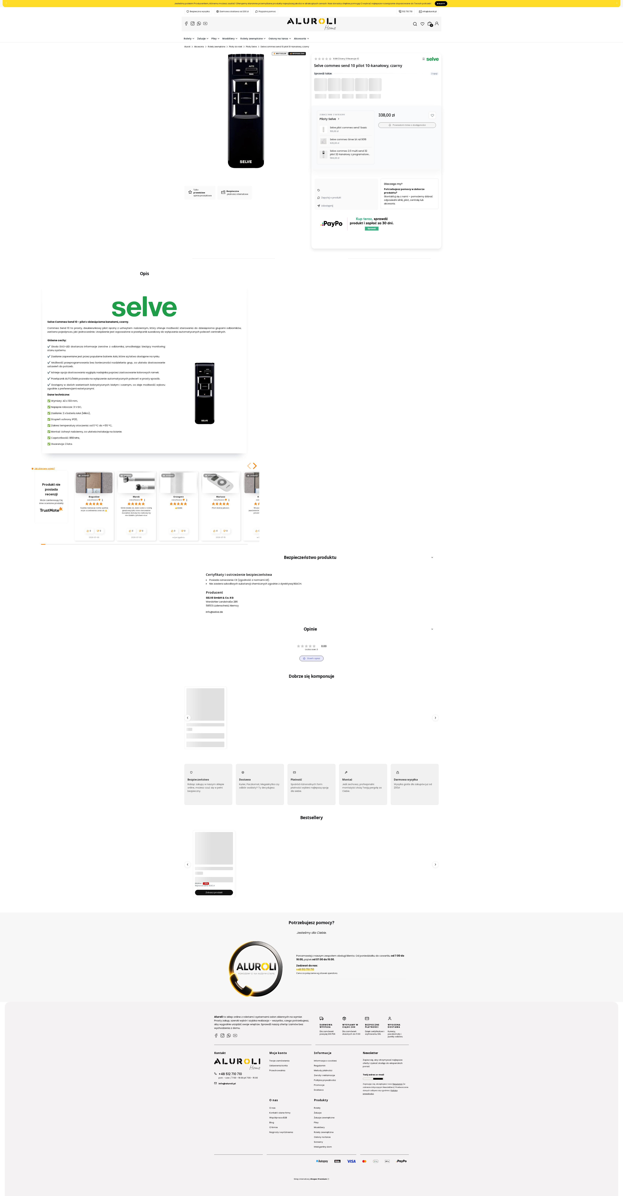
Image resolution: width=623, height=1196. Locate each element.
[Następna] (617, 3)
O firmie (273, 1127)
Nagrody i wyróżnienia (281, 1132)
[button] (432, 115)
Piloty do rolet (235, 46)
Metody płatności (323, 1070)
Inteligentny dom (323, 1146)
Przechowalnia (277, 1070)
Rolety (441, 3)
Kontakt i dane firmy (279, 1112)
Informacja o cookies (325, 1060)
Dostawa (319, 1089)
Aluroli (187, 46)
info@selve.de (214, 612)
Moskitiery (319, 1127)
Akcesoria (199, 46)
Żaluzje (318, 1112)
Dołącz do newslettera (378, 1078)
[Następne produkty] (435, 718)
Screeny (318, 1141)
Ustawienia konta (278, 1065)
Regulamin (319, 1065)
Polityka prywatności (325, 1080)
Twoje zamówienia (279, 1060)
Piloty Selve (251, 46)
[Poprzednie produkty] (187, 718)
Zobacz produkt (214, 892)
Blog (271, 1122)
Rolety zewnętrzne (216, 46)
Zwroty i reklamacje (324, 1075)
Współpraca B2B (278, 1117)
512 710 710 (407, 11)
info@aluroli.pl (429, 11)
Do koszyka (205, 744)
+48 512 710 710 (230, 1074)
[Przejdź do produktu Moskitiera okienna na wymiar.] (214, 851)
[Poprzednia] (6, 3)
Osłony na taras (322, 1137)
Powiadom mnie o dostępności (409, 125)
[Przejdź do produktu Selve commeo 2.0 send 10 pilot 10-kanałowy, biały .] (205, 707)
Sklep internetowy (310, 1179)
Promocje (319, 1085)
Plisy (316, 1122)
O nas (272, 1107)
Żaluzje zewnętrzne (324, 1117)
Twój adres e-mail (373, 1074)
